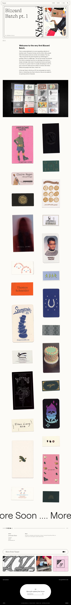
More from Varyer (12, 552)
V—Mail (63, 2)
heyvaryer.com (63, 579)
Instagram (10, 537)
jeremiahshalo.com (11, 540)
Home (53, 2)
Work (58, 2)
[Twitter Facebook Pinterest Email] (3, 40)
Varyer (4, 3)
